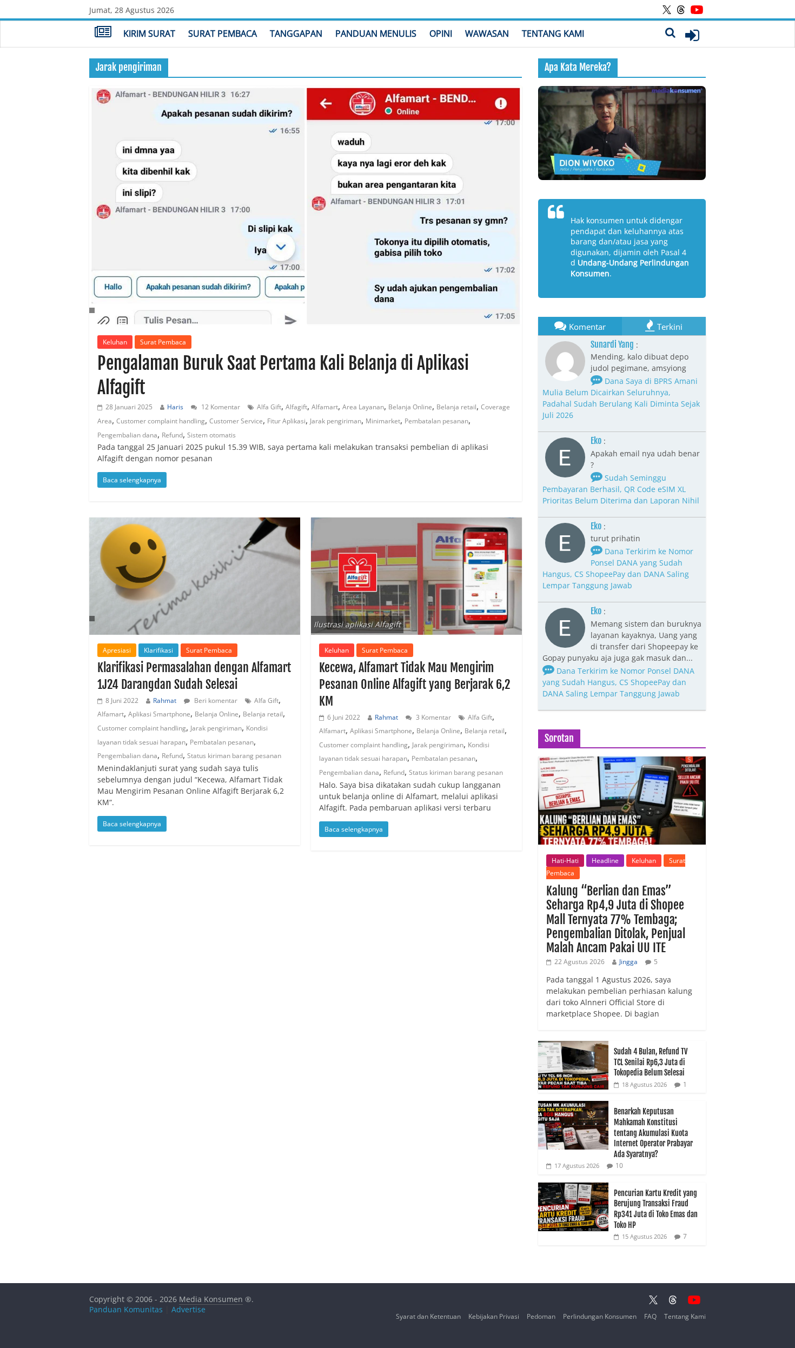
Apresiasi (117, 650)
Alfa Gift (269, 406)
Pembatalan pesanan (436, 421)
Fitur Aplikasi (286, 421)
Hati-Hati (565, 860)
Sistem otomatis (211, 435)
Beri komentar (215, 700)
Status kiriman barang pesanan (234, 755)
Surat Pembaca (222, 33)
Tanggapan (296, 33)
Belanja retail (456, 406)
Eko (596, 440)
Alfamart (325, 406)
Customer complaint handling (160, 421)
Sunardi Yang (612, 344)
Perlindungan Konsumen (600, 1316)
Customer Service (236, 421)
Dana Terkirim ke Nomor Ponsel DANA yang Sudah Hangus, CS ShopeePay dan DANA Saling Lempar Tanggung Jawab (617, 568)
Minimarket (383, 421)
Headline (605, 860)
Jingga (628, 961)
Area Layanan (363, 406)
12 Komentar (220, 406)
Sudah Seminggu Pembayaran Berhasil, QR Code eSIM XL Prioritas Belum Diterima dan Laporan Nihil (620, 489)
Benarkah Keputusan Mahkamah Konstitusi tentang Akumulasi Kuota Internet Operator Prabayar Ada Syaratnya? (653, 1132)
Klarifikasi (158, 650)
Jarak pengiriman (335, 421)
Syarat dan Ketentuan (428, 1316)
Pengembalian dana (127, 435)
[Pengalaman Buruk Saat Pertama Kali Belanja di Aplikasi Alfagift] (305, 206)
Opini (440, 33)
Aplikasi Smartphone (159, 714)
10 (619, 1165)
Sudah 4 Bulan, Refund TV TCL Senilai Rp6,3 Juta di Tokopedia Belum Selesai (650, 1062)
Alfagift (296, 406)
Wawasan (487, 33)
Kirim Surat (149, 33)
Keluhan (115, 342)
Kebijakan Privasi (493, 1316)
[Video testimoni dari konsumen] (622, 133)
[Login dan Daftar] (692, 35)
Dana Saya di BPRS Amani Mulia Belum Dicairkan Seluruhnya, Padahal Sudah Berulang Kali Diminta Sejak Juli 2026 (621, 398)
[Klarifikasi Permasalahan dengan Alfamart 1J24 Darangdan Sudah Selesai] (194, 576)
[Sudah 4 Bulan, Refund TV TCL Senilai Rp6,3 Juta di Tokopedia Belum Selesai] (573, 1046)
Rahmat (164, 700)
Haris (175, 406)
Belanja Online (410, 406)
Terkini (670, 326)
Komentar (587, 326)
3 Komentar (432, 717)
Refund (172, 435)
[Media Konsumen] (103, 33)
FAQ (650, 1316)
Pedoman (541, 1316)
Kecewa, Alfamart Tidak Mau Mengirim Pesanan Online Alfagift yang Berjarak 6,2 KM (414, 684)
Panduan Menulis (375, 33)
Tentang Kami (553, 33)
